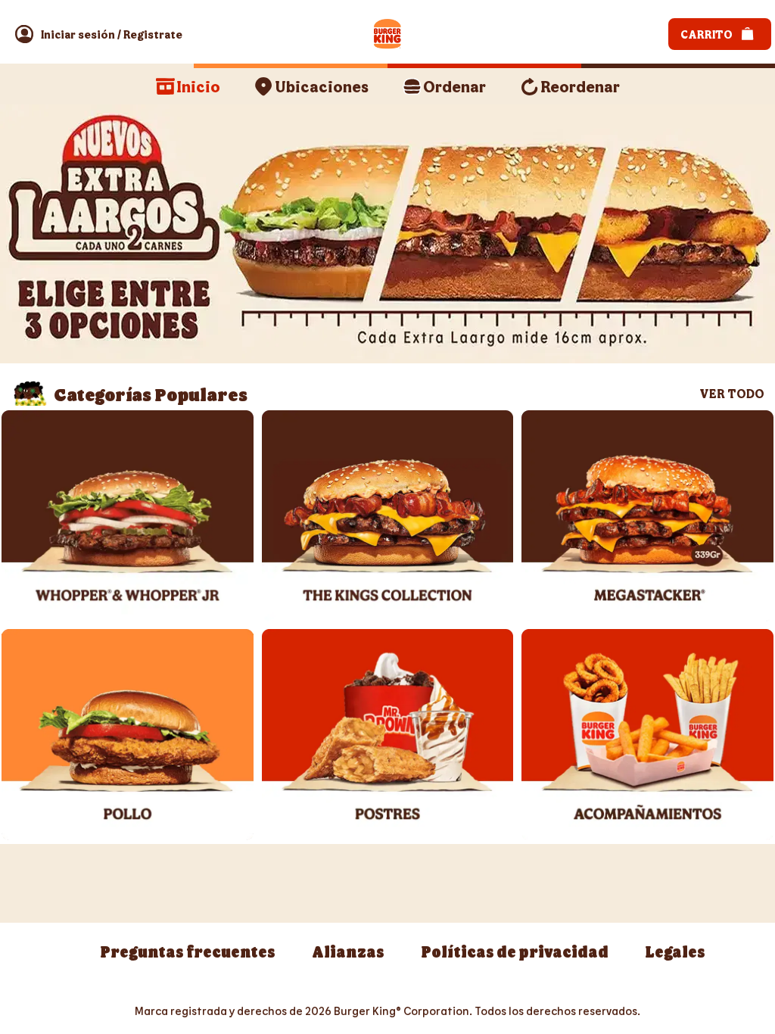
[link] (78, 34)
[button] (24, 34)
